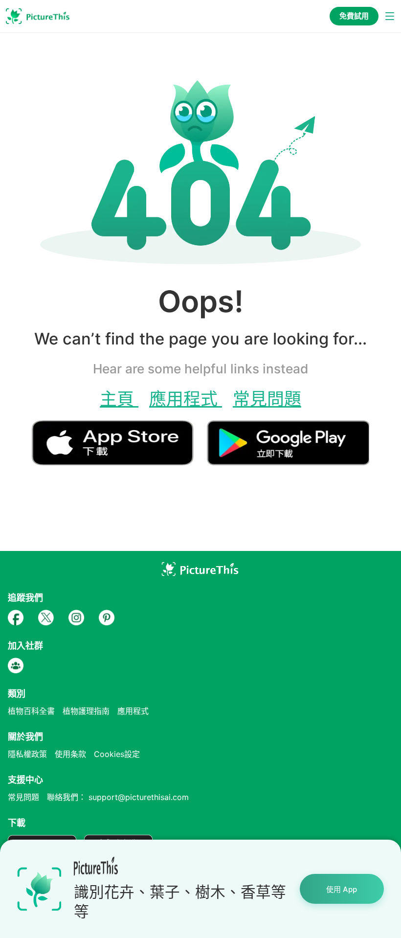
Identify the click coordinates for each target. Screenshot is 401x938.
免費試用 (354, 16)
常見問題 (267, 399)
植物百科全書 (31, 711)
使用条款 (70, 754)
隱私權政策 (27, 754)
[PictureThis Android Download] (288, 461)
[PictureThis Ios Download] (119, 461)
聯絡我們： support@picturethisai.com (118, 797)
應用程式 (185, 399)
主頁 (119, 399)
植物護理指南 (86, 711)
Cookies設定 (117, 754)
